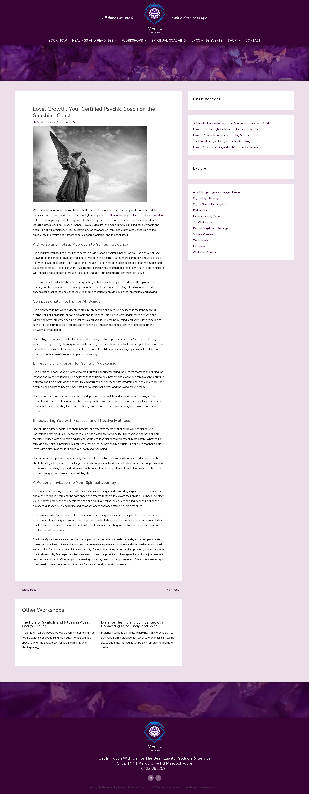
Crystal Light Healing (205, 198)
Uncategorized (201, 246)
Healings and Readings (92, 40)
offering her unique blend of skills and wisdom (136, 215)
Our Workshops (202, 222)
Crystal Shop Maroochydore (210, 204)
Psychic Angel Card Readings (210, 228)
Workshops (132, 40)
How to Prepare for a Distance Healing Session (221, 135)
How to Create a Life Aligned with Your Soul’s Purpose (226, 147)
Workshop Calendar (205, 252)
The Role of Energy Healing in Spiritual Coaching (221, 141)
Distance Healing (203, 210)
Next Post (174, 589)
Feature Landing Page (206, 216)
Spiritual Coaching (169, 40)
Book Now (57, 40)
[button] (94, 40)
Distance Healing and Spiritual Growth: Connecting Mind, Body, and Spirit (132, 624)
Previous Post (25, 589)
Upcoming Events (206, 40)
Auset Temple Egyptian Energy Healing (216, 192)
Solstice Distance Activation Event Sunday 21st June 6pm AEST (231, 123)
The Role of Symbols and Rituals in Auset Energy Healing (56, 624)
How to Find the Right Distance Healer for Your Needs (225, 129)
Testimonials (200, 240)
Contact (253, 40)
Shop (232, 40)
